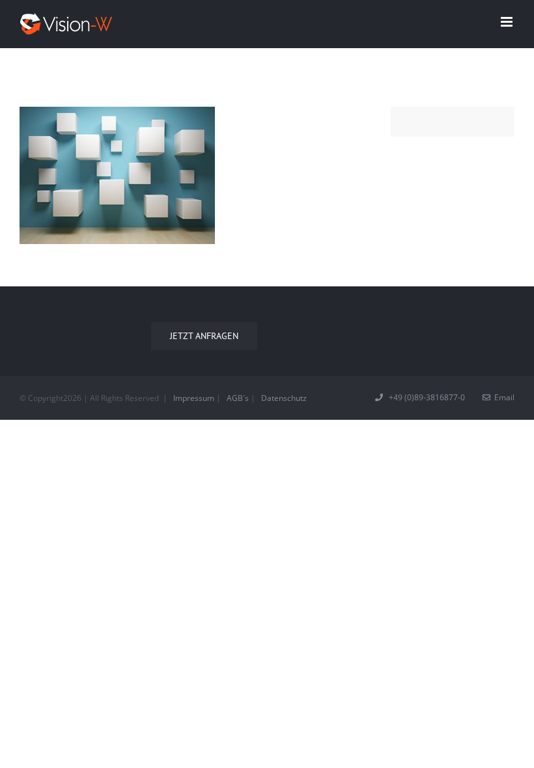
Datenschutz (284, 398)
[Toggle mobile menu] (507, 22)
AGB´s (238, 398)
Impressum (193, 398)
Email (502, 397)
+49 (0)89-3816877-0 (425, 397)
